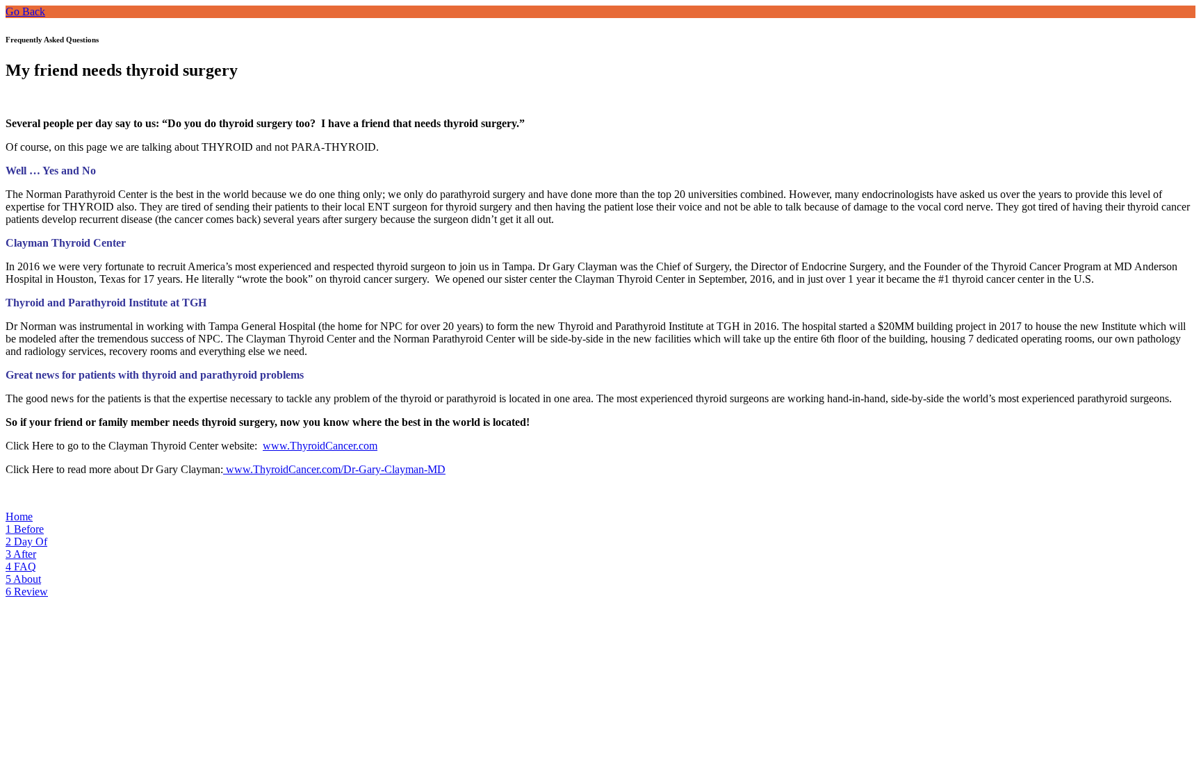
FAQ (21, 566)
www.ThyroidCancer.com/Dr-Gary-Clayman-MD (334, 469)
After (21, 554)
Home (19, 516)
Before (25, 529)
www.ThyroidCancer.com (320, 446)
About (23, 579)
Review (27, 591)
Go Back (25, 11)
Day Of (26, 541)
